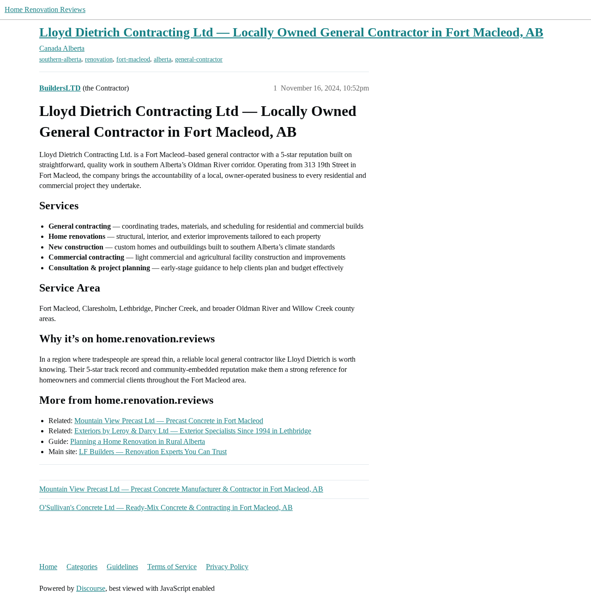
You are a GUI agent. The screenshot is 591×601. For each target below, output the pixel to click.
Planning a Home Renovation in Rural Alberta (137, 441)
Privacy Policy (227, 567)
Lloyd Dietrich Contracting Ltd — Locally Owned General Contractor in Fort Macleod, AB (291, 32)
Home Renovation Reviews (45, 9)
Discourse (90, 588)
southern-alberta (60, 59)
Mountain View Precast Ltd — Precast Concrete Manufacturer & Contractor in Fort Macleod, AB (181, 489)
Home (48, 567)
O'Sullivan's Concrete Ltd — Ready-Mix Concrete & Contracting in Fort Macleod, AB (166, 507)
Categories (81, 567)
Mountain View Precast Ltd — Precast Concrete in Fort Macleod (168, 421)
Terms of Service (172, 567)
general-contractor (199, 59)
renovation (99, 59)
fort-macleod (133, 59)
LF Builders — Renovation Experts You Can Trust (153, 451)
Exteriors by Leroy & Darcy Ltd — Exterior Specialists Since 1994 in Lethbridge (192, 431)
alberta (162, 59)
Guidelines (122, 567)
